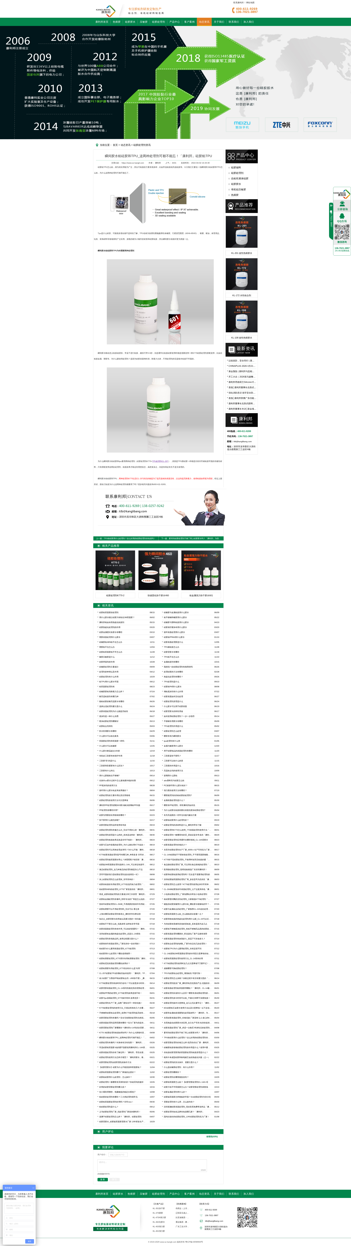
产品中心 (174, 21)
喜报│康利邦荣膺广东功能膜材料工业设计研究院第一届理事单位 (241, 398)
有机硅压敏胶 (238, 189)
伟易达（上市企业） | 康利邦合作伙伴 (182, 1208)
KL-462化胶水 (159, 1222)
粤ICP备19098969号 (194, 1242)
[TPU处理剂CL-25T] (160, 410)
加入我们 (249, 21)
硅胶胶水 (130, 21)
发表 (102, 1179)
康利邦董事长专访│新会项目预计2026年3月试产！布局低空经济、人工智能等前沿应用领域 (241, 409)
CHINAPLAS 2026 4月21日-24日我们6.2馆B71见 (241, 366)
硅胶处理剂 (158, 21)
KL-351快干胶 (159, 1208)
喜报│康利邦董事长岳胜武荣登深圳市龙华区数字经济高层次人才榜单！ (241, 387)
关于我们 (219, 21)
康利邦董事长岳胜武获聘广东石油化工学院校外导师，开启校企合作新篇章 (241, 403)
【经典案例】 (181, 1204)
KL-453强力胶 (159, 1226)
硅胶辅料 (236, 167)
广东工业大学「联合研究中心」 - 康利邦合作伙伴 (182, 1226)
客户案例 (189, 21)
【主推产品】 (158, 1204)
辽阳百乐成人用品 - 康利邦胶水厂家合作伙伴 (182, 1213)
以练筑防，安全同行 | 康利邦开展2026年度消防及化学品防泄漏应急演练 (241, 360)
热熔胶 (117, 21)
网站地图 (250, 2)
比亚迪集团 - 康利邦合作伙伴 (182, 1217)
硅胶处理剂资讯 (142, 145)
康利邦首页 (101, 21)
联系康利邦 (238, 2)
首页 (115, 145)
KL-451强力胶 (159, 1231)
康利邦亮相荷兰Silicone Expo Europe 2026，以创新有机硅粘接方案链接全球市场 (241, 382)
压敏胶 (144, 21)
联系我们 (234, 21)
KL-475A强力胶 (159, 1217)
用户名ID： (102, 1154)
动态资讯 (204, 21)
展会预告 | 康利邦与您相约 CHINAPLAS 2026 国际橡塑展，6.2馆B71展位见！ (241, 371)
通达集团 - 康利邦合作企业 (182, 1222)
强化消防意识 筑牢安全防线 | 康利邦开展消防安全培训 (241, 393)
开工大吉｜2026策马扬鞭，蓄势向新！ (241, 377)
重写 (114, 1179)
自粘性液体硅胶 (239, 178)
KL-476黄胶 (158, 1213)
